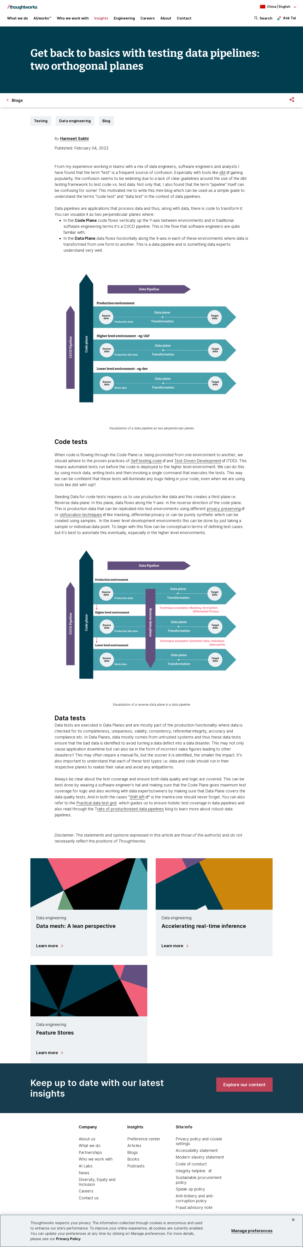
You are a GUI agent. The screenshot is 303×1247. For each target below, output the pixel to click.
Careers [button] (147, 18)
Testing (41, 121)
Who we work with (95, 1159)
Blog (106, 121)
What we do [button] (17, 18)
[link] (244, 1085)
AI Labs (85, 1166)
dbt (222, 172)
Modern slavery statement (200, 1157)
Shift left (137, 797)
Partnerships (90, 1152)
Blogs (132, 1152)
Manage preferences (252, 1230)
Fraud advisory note (194, 1207)
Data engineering (75, 121)
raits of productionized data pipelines (130, 809)
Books (133, 1159)
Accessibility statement (197, 1150)
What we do (89, 1145)
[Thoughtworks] (22, 5)
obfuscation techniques (81, 514)
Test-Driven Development (197, 460)
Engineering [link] (124, 18)
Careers (86, 1191)
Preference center (143, 1139)
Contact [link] (184, 18)
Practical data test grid (96, 803)
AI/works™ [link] (42, 18)
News (84, 1172)
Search (266, 18)
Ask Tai (289, 18)
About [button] (165, 18)
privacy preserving (224, 508)
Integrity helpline (190, 1170)
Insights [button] (101, 18)
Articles (134, 1145)
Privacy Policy (68, 1239)
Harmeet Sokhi (74, 138)
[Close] (293, 1220)
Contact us (89, 1198)
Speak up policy (190, 1189)
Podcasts (136, 1166)
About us (87, 1139)
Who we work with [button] (73, 18)
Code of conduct (191, 1164)
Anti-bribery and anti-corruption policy (195, 1198)
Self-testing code (146, 460)
